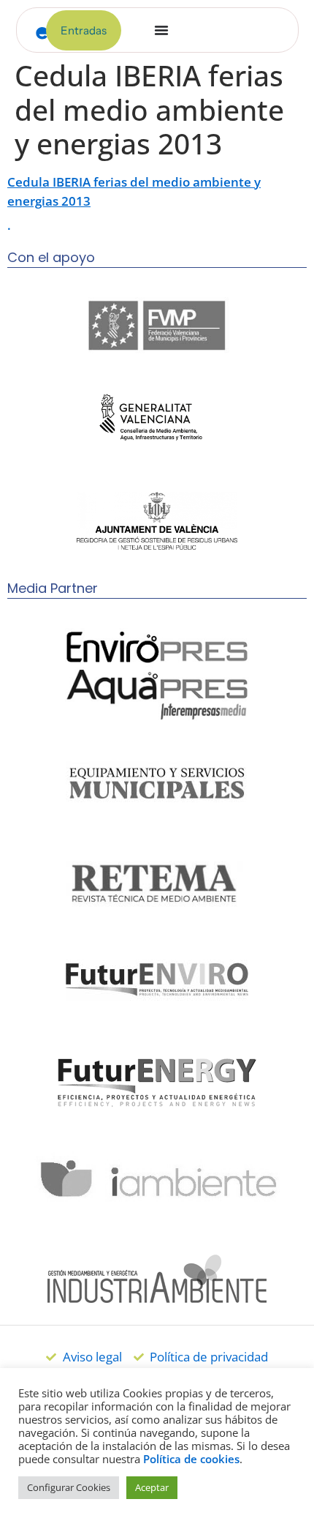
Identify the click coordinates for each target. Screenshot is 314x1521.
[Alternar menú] (161, 30)
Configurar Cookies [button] (68, 1487)
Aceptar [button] (152, 1487)
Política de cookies (191, 1458)
